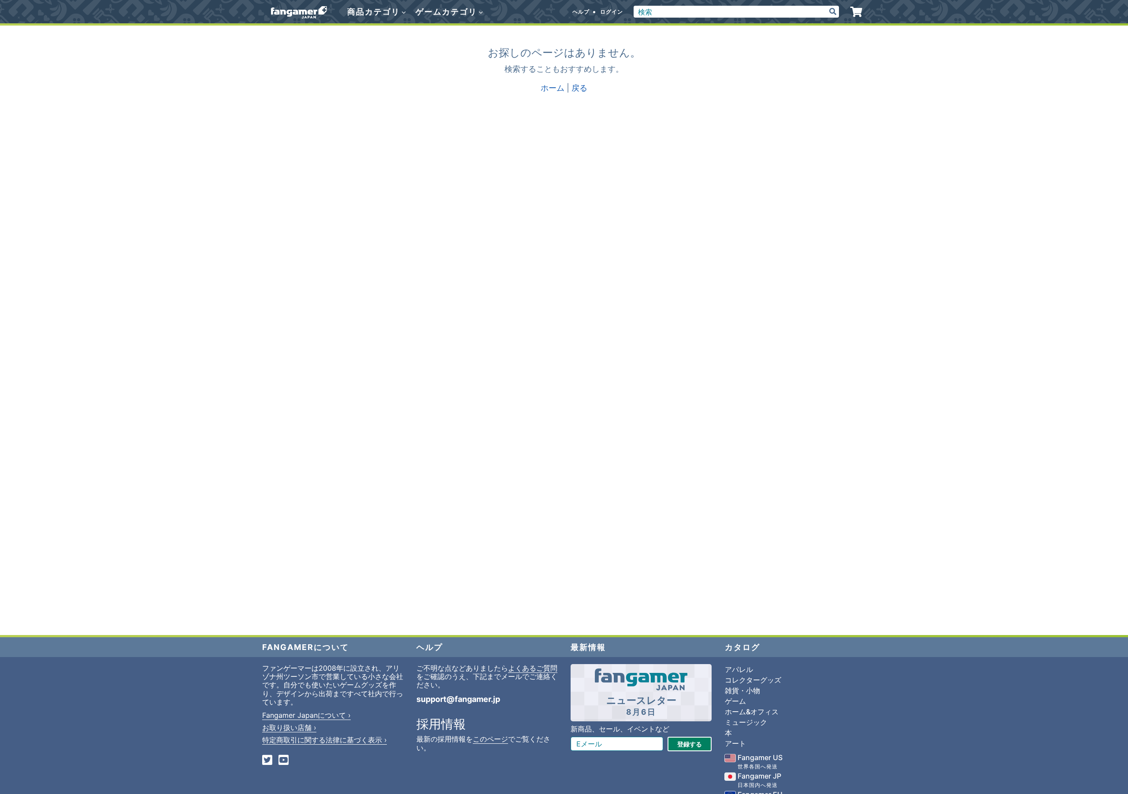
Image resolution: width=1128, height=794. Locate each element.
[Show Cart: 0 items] (856, 12)
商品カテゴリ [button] (375, 11)
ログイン (611, 11)
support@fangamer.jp (458, 699)
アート (735, 743)
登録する (689, 744)
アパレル (739, 669)
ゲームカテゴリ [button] (448, 11)
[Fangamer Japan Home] (299, 11)
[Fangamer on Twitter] (267, 761)
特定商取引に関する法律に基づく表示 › (324, 739)
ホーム (552, 87)
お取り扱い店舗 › (289, 727)
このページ (490, 739)
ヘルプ (581, 11)
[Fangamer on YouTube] (283, 761)
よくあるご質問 (532, 668)
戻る (579, 87)
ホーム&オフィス (752, 711)
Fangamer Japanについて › (306, 715)
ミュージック (746, 722)
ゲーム (735, 701)
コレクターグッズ (753, 680)
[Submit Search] (833, 12)
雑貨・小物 (742, 690)
